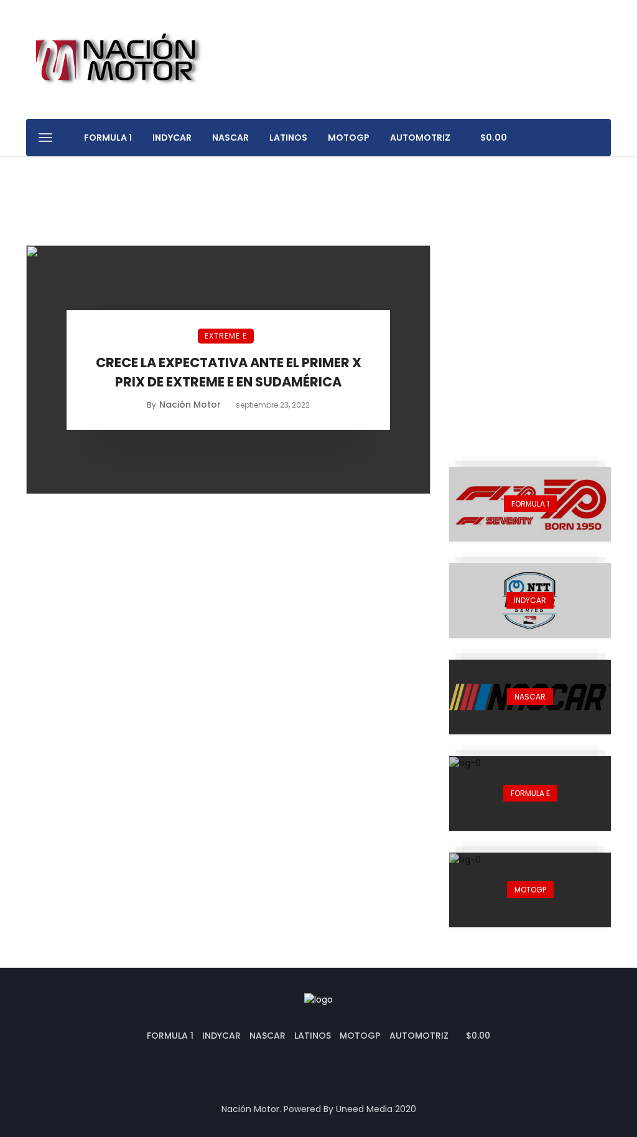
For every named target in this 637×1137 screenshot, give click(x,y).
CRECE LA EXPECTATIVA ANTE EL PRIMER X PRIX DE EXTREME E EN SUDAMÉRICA (228, 372)
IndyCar (172, 137)
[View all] (530, 504)
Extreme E (226, 335)
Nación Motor (190, 404)
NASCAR (230, 137)
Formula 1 (108, 137)
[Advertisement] (530, 323)
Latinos (288, 137)
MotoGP (349, 137)
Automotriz (420, 137)
